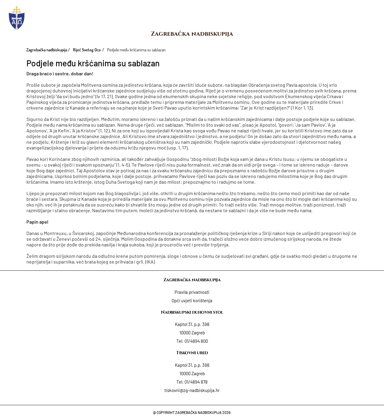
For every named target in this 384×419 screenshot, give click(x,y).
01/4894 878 (196, 381)
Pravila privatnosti (192, 292)
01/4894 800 (196, 341)
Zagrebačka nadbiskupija (192, 34)
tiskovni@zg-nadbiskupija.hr (192, 390)
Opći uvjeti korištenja (192, 300)
